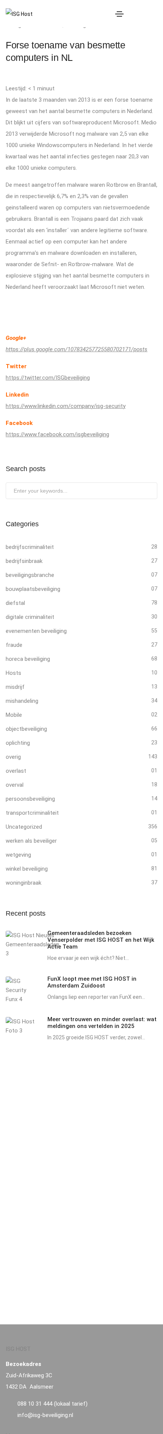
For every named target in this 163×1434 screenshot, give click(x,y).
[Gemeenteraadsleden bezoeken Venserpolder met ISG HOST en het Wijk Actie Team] (32, 944)
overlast (16, 770)
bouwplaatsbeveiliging (33, 589)
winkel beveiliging (27, 868)
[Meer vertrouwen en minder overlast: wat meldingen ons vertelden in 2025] (21, 1026)
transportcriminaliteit (32, 812)
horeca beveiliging (28, 659)
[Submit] (150, 492)
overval (15, 784)
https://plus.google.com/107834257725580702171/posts (76, 349)
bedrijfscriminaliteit (30, 547)
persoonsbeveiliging (30, 798)
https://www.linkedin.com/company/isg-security (65, 406)
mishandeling (22, 701)
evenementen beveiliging (36, 631)
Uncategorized (24, 826)
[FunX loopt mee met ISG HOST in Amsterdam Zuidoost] (21, 990)
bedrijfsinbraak (24, 561)
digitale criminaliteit (30, 617)
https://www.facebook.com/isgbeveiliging (57, 434)
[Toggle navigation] (119, 14)
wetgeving (18, 854)
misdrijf (15, 687)
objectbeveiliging (26, 729)
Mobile (14, 715)
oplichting (18, 742)
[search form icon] (153, 14)
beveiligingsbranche (30, 575)
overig (13, 756)
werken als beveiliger (31, 840)
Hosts (13, 673)
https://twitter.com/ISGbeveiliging (48, 377)
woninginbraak (23, 882)
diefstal (15, 603)
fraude (14, 645)
